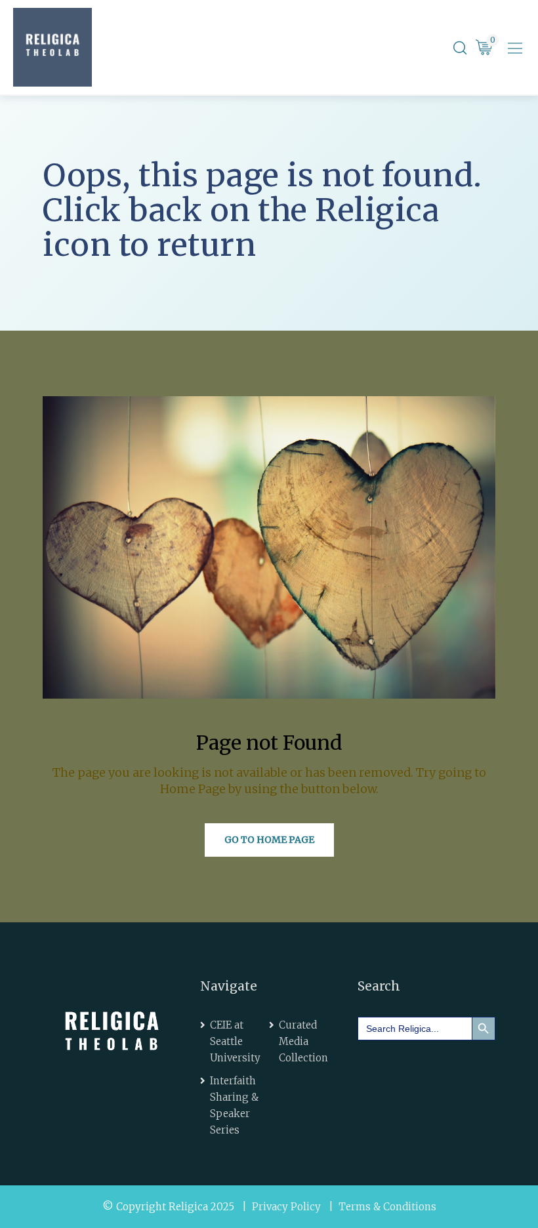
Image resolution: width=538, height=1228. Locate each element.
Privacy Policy (286, 1206)
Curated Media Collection (303, 1041)
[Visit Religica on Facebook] (377, 1068)
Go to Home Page (269, 840)
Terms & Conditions (387, 1206)
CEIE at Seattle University (235, 1041)
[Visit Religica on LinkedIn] (414, 1068)
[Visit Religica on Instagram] (377, 1101)
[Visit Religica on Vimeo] (451, 1068)
